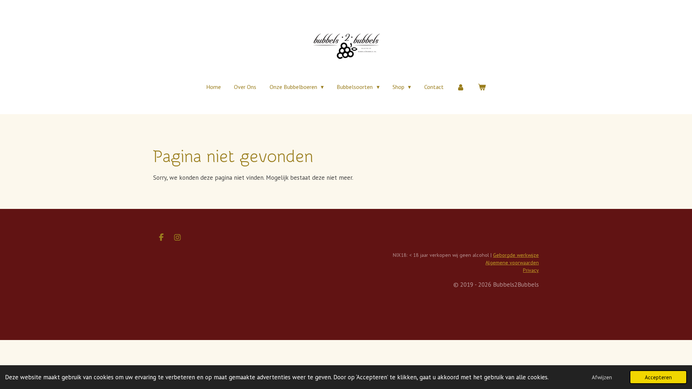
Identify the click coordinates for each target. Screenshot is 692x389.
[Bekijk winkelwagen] (481, 87)
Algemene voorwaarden (512, 262)
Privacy (531, 270)
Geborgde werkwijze (516, 255)
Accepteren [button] (658, 377)
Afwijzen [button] (602, 377)
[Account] (460, 87)
